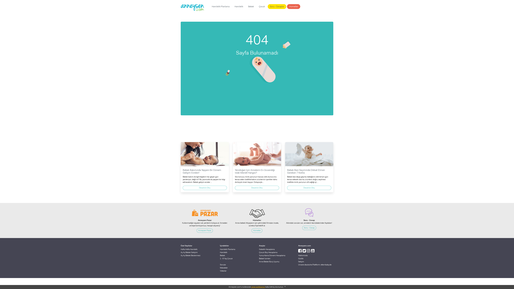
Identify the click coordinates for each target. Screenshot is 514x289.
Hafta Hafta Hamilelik (189, 249)
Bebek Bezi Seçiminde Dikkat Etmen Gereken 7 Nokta (306, 171)
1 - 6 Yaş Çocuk (226, 258)
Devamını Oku (204, 188)
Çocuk (262, 6)
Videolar (223, 271)
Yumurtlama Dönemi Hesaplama (272, 255)
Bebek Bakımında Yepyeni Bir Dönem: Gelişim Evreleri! (202, 171)
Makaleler (224, 268)
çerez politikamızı (258, 287)
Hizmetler (293, 6)
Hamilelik (239, 6)
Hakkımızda (303, 255)
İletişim (301, 261)
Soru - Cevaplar (277, 6)
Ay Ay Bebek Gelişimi (189, 252)
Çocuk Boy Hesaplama (268, 252)
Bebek (251, 6)
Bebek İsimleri (264, 258)
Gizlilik (300, 258)
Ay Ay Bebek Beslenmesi (190, 255)
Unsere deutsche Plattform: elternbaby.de (314, 264)
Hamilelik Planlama (221, 6)
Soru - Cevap (309, 228)
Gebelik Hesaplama (267, 249)
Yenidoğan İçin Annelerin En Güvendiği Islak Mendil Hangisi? (255, 171)
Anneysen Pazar (204, 230)
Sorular (223, 264)
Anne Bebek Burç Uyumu (269, 261)
